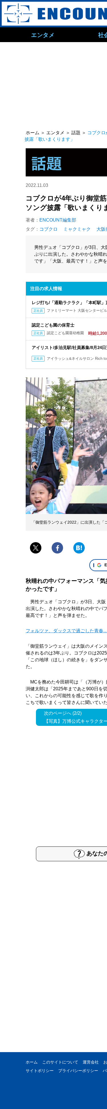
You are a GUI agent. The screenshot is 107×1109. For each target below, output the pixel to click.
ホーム (32, 1062)
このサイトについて (60, 1062)
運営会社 (91, 1062)
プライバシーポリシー (78, 1071)
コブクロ (48, 229)
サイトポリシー (40, 1071)
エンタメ (42, 34)
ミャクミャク (77, 229)
